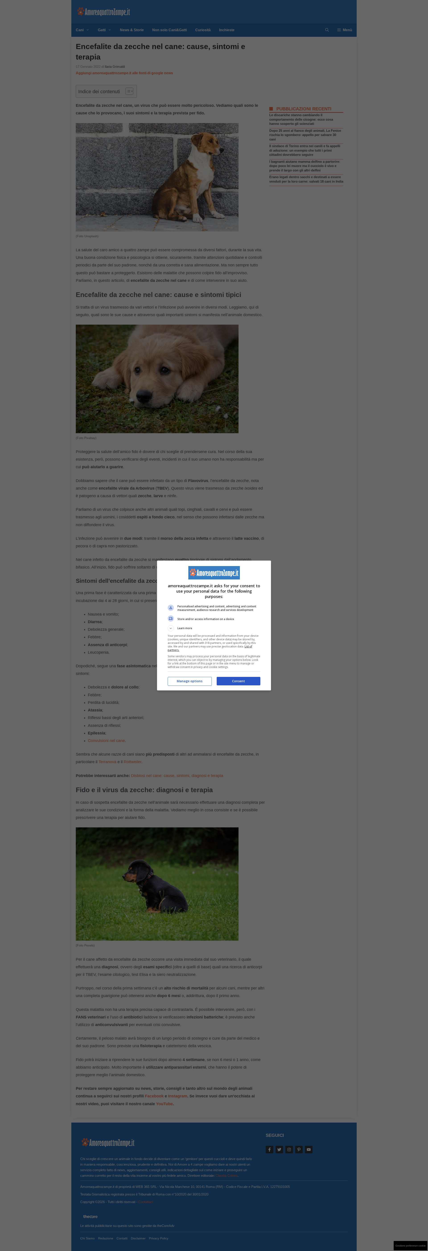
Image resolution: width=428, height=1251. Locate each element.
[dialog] (214, 625)
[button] (214, 628)
